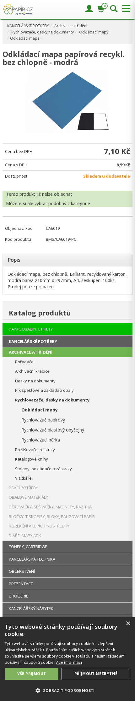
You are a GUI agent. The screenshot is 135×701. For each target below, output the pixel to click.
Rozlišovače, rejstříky (35, 449)
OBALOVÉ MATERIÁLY (28, 497)
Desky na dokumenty (35, 381)
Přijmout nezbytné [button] (96, 673)
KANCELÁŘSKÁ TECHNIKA (32, 559)
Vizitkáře (23, 478)
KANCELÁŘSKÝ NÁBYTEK (31, 608)
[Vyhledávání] (113, 9)
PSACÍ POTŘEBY (23, 488)
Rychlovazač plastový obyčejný (52, 430)
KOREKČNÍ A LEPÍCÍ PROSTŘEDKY (39, 526)
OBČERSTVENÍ (22, 571)
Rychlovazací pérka (40, 440)
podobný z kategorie (69, 203)
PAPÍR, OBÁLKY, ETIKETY (31, 329)
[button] (67, 690)
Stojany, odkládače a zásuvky (43, 469)
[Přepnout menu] (124, 8)
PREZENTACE (21, 584)
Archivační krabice (32, 371)
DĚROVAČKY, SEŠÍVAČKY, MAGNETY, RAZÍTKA (50, 507)
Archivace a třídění (70, 25)
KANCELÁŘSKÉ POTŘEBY (28, 25)
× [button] (128, 623)
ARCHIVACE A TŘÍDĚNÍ (30, 352)
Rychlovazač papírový (43, 420)
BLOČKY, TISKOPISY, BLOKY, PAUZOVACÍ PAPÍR (52, 516)
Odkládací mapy (93, 32)
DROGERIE (18, 596)
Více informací (69, 662)
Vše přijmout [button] (31, 673)
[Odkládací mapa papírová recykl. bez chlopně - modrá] (67, 101)
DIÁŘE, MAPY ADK (25, 535)
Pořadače (24, 362)
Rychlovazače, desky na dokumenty (42, 32)
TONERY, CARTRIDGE (28, 546)
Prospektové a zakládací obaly (44, 390)
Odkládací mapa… (26, 38)
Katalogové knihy (31, 459)
